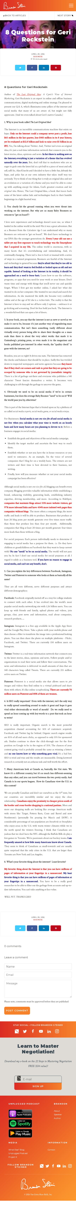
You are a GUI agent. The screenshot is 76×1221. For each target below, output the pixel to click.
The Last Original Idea (28, 94)
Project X (12, 1157)
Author (57, 1118)
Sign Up (38, 1086)
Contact (51, 1150)
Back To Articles (15, 15)
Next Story (65, 15)
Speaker (58, 1114)
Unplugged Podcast (18, 1153)
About (57, 1111)
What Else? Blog (16, 1150)
